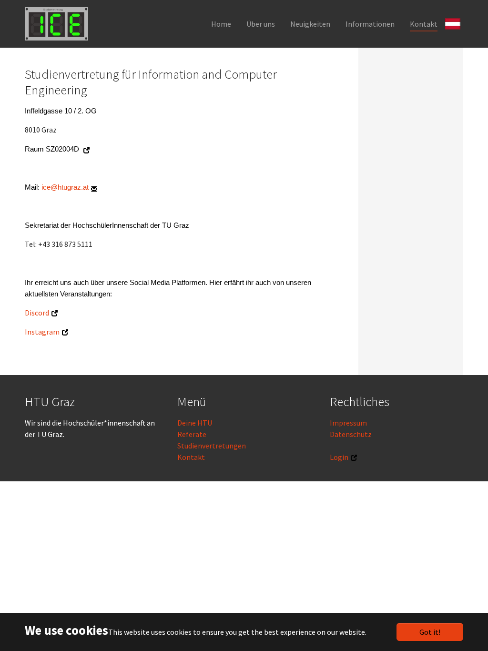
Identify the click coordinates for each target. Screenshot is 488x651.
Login (339, 457)
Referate (191, 434)
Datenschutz (351, 434)
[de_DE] (454, 23)
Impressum (348, 422)
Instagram (42, 331)
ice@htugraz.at (65, 187)
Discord (37, 312)
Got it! (429, 632)
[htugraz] (56, 24)
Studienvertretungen (211, 445)
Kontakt (191, 457)
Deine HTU (194, 422)
